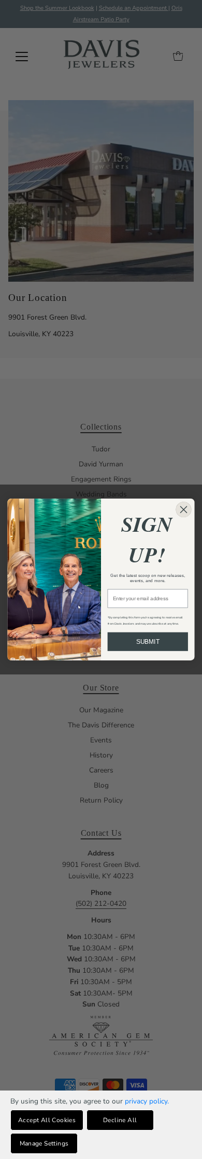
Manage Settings (44, 1143)
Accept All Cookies (47, 1120)
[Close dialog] (183, 509)
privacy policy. (147, 1101)
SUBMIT (148, 641)
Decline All (120, 1120)
